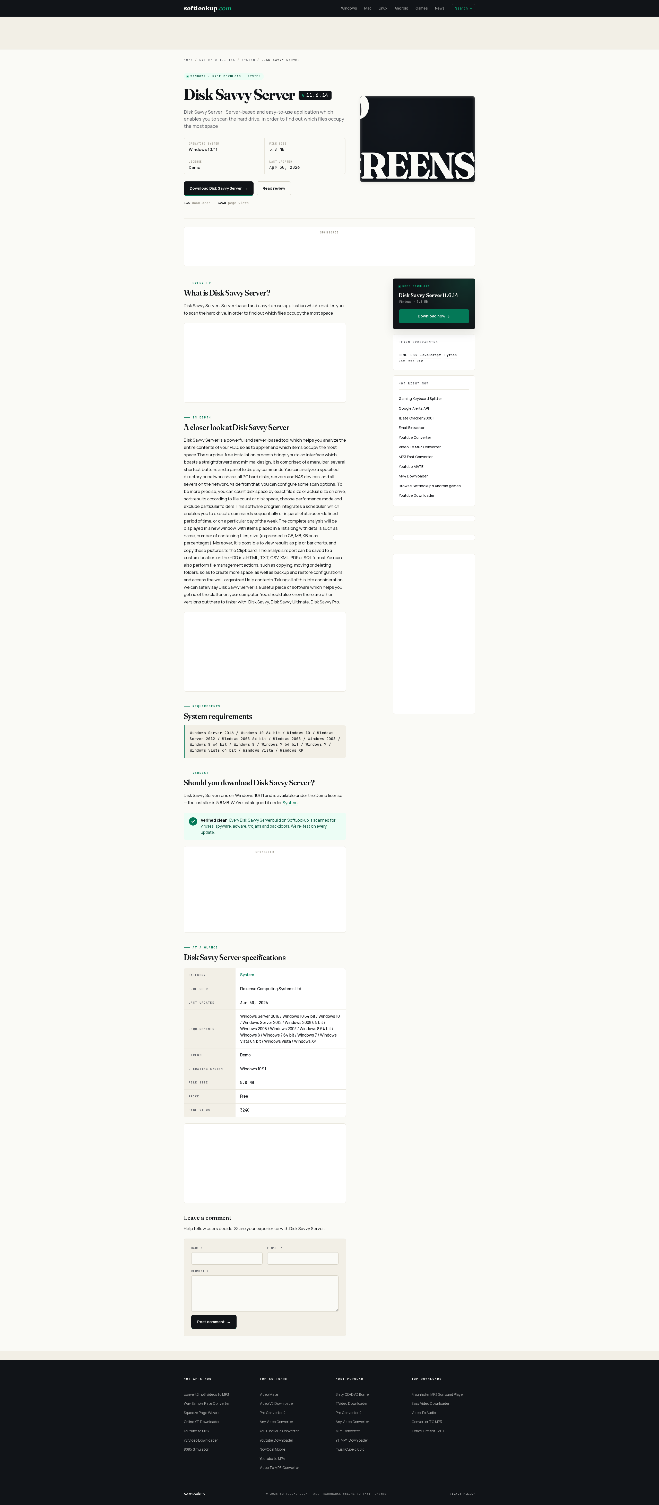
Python (451, 355)
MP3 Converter (348, 1431)
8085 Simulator (196, 1449)
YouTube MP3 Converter (279, 1431)
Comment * (200, 1271)
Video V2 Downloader (277, 1403)
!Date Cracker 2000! (416, 418)
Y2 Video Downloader (201, 1440)
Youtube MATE (411, 466)
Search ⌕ (463, 8)
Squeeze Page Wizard (202, 1412)
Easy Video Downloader (430, 1403)
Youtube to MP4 (272, 1458)
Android (401, 8)
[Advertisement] (329, 33)
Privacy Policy (461, 1493)
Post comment (214, 1321)
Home (188, 60)
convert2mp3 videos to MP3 (206, 1394)
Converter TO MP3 (427, 1421)
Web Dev (416, 361)
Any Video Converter (276, 1421)
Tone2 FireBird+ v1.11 (428, 1431)
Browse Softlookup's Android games (430, 485)
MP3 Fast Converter (416, 456)
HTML (403, 355)
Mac (367, 8)
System (248, 60)
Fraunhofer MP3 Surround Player (438, 1394)
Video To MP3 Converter (420, 446)
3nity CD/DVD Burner (353, 1394)
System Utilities (217, 60)
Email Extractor (411, 427)
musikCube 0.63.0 (350, 1449)
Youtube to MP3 (196, 1431)
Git (402, 361)
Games (421, 8)
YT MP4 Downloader (352, 1440)
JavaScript (430, 355)
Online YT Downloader (202, 1421)
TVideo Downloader (352, 1403)
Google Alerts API (414, 408)
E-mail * (274, 1248)
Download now (434, 316)
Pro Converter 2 (272, 1412)
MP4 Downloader (413, 476)
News (440, 8)
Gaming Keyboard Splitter (420, 398)
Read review (274, 188)
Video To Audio (424, 1412)
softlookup (207, 8)
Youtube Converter (415, 437)
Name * (197, 1248)
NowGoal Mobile (272, 1449)
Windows (349, 8)
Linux (383, 8)
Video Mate (269, 1394)
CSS (414, 355)
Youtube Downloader (417, 495)
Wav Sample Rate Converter (207, 1403)
